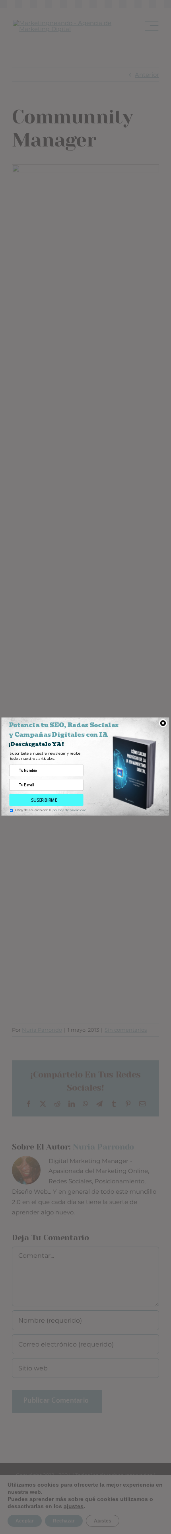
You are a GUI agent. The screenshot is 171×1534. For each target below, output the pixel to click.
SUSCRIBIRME (44, 800)
